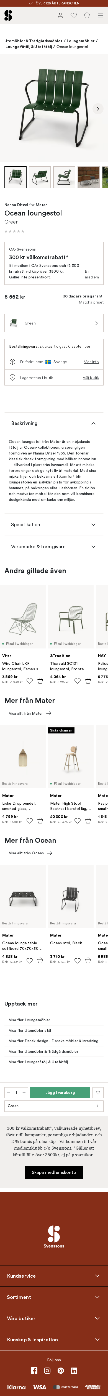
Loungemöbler (81, 41)
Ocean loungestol (72, 47)
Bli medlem (92, 274)
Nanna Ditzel (16, 205)
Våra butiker (21, 1318)
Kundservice (21, 1275)
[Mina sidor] (60, 15)
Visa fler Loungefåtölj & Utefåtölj (38, 1062)
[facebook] (34, 1370)
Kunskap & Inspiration (32, 1339)
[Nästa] (98, 108)
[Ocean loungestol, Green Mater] (54, 108)
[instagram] (47, 1370)
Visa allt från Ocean (26, 853)
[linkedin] (74, 1370)
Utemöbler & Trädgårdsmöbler (33, 41)
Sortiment (19, 1296)
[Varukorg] (87, 15)
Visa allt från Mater (26, 713)
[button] (14, 231)
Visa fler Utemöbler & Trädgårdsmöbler (43, 1051)
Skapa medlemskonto (54, 1172)
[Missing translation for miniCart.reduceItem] (8, 1092)
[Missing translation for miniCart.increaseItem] (24, 1092)
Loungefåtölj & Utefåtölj (29, 46)
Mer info (91, 361)
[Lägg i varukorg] (40, 680)
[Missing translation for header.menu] (100, 15)
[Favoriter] (73, 15)
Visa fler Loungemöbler (29, 1020)
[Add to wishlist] (29, 681)
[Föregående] (10, 108)
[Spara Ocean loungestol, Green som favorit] (98, 1092)
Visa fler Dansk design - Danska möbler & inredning (53, 1041)
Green (13, 1106)
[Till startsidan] (8, 15)
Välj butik (91, 377)
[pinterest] (60, 1370)
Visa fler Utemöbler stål (30, 1030)
